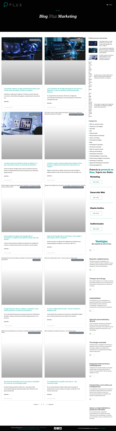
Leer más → (6, 101)
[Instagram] (58, 428)
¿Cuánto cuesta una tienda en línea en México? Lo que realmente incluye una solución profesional (20, 164)
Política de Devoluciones (23, 429)
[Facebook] (55, 428)
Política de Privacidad (27, 427)
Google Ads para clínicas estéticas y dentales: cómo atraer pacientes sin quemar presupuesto (21, 309)
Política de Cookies (35, 429)
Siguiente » (51, 404)
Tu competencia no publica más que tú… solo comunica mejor (62, 382)
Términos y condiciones (39, 427)
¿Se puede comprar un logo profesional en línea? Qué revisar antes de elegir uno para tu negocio (22, 89)
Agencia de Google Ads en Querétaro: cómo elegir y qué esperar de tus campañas (64, 237)
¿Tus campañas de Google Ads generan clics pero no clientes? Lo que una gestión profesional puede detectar (64, 90)
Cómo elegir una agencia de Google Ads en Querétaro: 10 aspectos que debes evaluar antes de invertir (21, 237)
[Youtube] (60, 428)
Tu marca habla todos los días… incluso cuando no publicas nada (63, 309)
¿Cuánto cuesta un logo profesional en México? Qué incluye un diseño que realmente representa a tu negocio (64, 164)
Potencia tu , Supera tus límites (101, 170)
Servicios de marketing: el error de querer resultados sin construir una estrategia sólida (21, 382)
